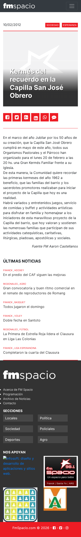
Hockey (19, 270)
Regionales (10, 283)
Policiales (47, 429)
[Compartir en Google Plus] (26, 117)
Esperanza (70, 25)
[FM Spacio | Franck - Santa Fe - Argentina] (19, 6)
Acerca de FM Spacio (18, 389)
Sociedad (53, 25)
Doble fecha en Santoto (21, 320)
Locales (11, 418)
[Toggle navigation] (72, 6)
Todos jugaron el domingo (23, 307)
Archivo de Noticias (17, 399)
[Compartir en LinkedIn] (35, 118)
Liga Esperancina (25, 348)
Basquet (19, 302)
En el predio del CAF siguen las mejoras (34, 275)
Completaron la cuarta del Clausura (31, 352)
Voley (18, 315)
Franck (7, 270)
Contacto (9, 403)
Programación (13, 394)
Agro (23, 283)
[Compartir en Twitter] (17, 117)
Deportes (12, 440)
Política (46, 418)
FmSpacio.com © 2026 (30, 528)
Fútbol (24, 329)
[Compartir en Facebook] (7, 117)
